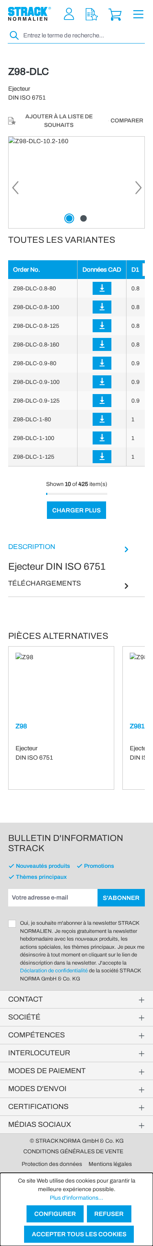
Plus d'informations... (76, 1198)
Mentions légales (110, 1164)
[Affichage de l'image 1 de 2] (69, 218)
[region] (76, 182)
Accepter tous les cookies (79, 1234)
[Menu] (138, 14)
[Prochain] (138, 190)
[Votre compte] (69, 14)
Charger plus (76, 510)
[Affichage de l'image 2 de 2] (83, 218)
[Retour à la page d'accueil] (29, 13)
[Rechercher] (15, 36)
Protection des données (52, 1164)
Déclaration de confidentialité (54, 971)
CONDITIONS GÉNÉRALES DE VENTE (73, 1151)
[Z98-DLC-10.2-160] (76, 182)
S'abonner (121, 898)
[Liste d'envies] (91, 14)
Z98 (21, 726)
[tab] (69, 557)
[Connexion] (102, 288)
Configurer (55, 1214)
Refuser (109, 1214)
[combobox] (83, 36)
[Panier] (115, 14)
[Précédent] (15, 190)
